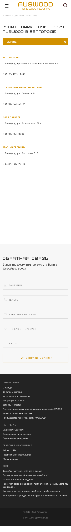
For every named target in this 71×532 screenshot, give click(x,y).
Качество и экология (12, 392)
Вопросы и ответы (12, 405)
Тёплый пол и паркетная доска (18, 479)
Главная (7, 15)
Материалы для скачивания (16, 396)
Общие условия (10, 459)
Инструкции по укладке (14, 400)
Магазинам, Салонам (13, 430)
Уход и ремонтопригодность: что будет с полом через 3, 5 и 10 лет (35, 495)
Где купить (19, 15)
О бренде (7, 388)
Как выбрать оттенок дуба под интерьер (22, 471)
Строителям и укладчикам (15, 438)
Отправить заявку (39, 358)
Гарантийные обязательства (17, 455)
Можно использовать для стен (17, 413)
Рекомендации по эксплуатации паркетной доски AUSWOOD (32, 409)
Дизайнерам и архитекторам (17, 434)
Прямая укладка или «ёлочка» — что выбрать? (26, 475)
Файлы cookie (9, 450)
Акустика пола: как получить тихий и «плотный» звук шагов (31, 491)
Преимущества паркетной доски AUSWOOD (24, 418)
